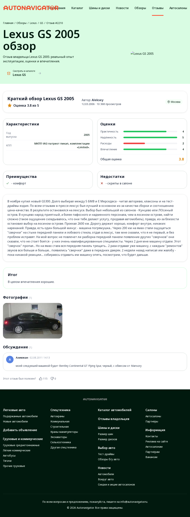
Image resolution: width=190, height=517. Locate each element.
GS (41, 23)
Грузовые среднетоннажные (21, 445)
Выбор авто (106, 448)
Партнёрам (152, 452)
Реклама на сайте (156, 441)
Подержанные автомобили (20, 416)
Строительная (59, 426)
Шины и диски (108, 428)
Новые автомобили (15, 421)
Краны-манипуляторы (64, 432)
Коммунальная (59, 421)
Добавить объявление (20, 430)
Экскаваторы (58, 437)
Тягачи (7, 460)
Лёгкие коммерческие (16, 450)
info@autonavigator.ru (133, 501)
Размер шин (105, 434)
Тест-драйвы (106, 454)
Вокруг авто (106, 479)
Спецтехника (60, 410)
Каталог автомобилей (114, 410)
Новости (104, 468)
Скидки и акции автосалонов (116, 484)
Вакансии (151, 457)
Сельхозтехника (60, 442)
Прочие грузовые (14, 466)
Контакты (151, 436)
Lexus (33, 23)
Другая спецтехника (63, 447)
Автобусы (9, 455)
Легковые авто (14, 410)
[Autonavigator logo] (31, 8)
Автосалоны (153, 416)
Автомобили (106, 474)
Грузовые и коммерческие (23, 439)
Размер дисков (107, 439)
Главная (8, 23)
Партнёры (151, 421)
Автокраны (57, 416)
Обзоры (22, 23)
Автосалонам (154, 446)
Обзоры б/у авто (109, 459)
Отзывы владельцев (113, 419)
